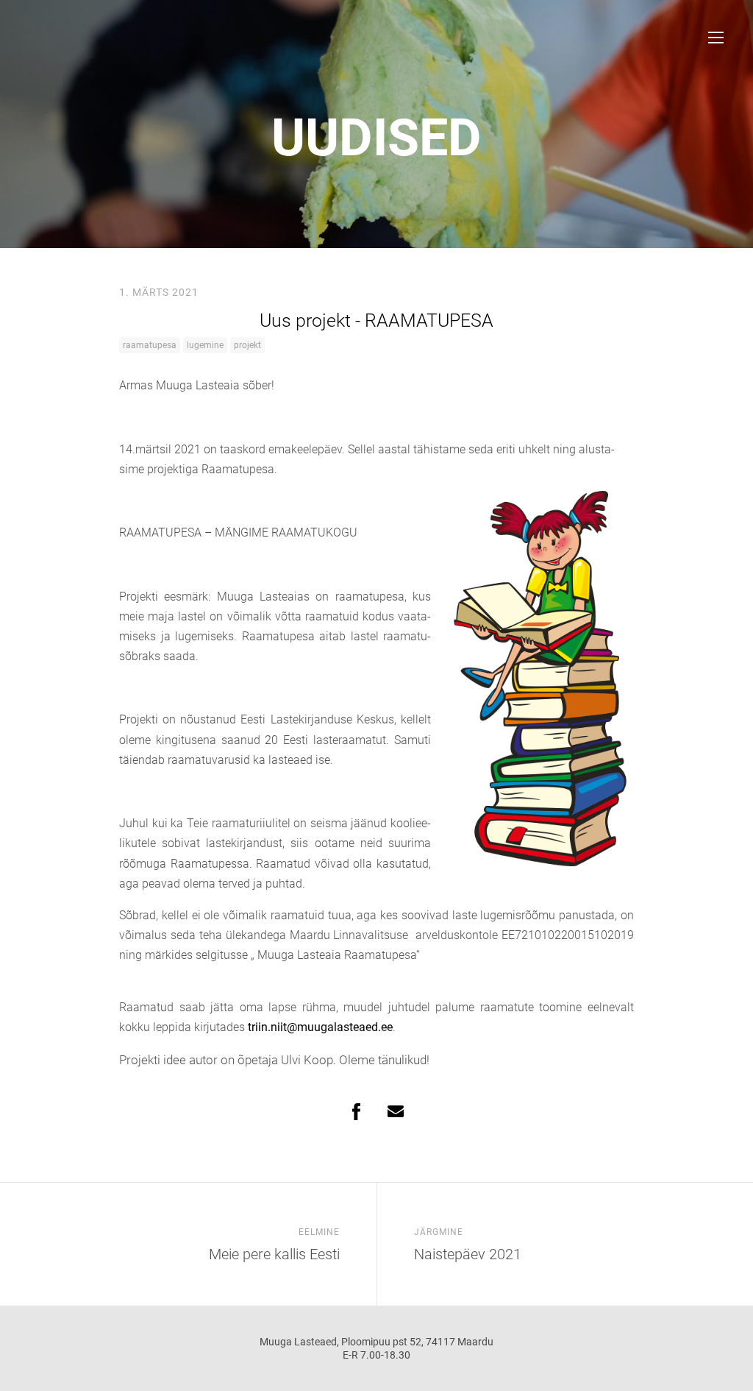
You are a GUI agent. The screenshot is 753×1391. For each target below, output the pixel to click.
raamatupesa (149, 345)
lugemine (205, 345)
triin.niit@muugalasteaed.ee (320, 1027)
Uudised (376, 137)
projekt (247, 345)
